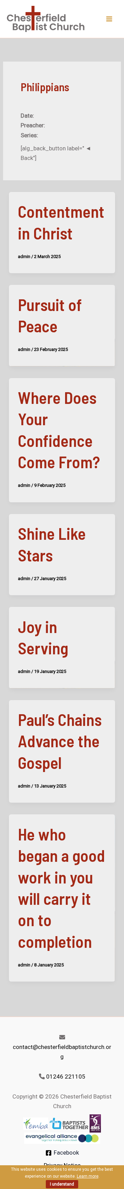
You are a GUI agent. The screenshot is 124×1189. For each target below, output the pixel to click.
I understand (62, 1184)
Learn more (88, 1176)
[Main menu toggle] (109, 19)
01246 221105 (65, 1076)
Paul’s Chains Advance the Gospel (60, 740)
